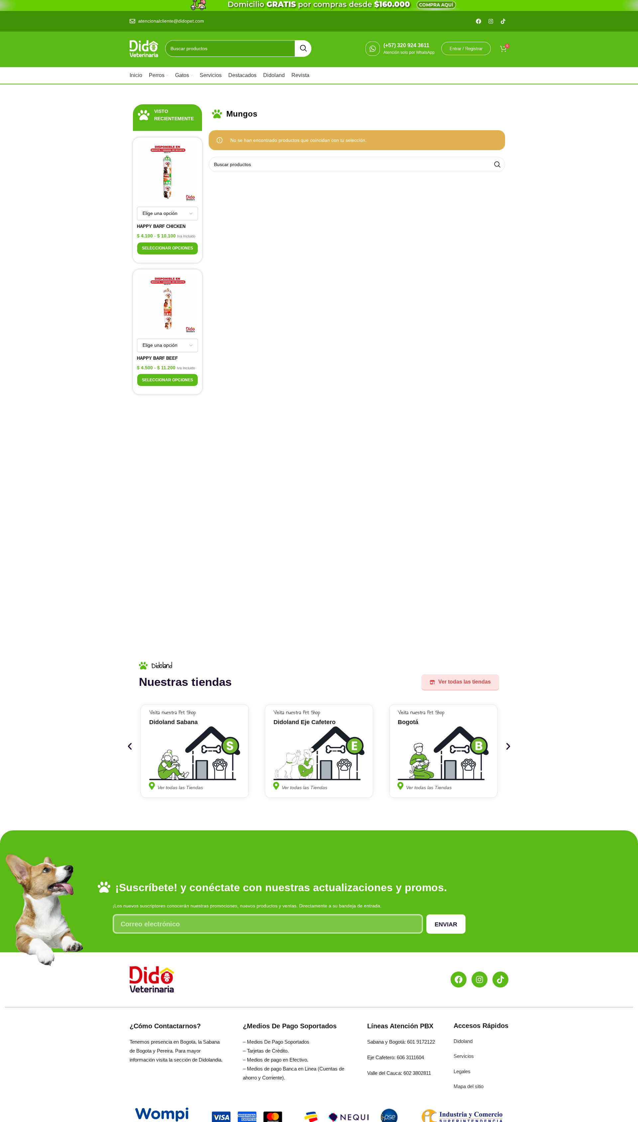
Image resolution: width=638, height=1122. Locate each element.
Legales (462, 1071)
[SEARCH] (303, 48)
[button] (129, 746)
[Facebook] (459, 979)
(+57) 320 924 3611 (406, 45)
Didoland (463, 1041)
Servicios (464, 1056)
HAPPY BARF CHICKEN (161, 226)
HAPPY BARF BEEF (157, 358)
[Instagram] (479, 979)
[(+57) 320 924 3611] (372, 48)
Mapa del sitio (468, 1086)
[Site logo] (144, 48)
